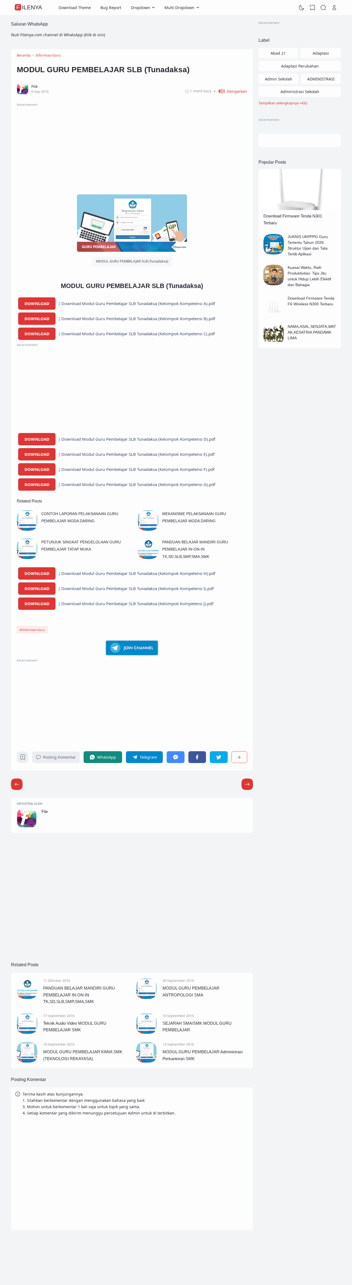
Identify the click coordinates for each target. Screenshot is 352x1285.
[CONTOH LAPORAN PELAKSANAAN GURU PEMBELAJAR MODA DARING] (27, 529)
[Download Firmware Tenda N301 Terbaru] (299, 208)
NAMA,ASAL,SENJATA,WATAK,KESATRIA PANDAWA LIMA (312, 332)
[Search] (323, 8)
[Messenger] (175, 757)
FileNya (29, 7)
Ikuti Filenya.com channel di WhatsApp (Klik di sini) (58, 34)
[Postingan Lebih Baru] (247, 784)
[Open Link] (334, 8)
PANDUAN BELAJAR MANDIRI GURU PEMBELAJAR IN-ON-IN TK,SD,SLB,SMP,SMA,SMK (195, 549)
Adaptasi (321, 53)
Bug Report (110, 7)
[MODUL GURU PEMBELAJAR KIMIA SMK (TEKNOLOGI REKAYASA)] (27, 1061)
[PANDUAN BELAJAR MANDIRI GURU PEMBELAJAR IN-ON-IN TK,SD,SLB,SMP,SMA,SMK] (148, 557)
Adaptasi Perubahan (300, 66)
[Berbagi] (239, 757)
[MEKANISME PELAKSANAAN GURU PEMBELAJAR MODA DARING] (148, 529)
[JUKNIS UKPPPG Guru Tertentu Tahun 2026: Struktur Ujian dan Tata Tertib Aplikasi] (273, 253)
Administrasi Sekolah (299, 91)
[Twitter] (218, 757)
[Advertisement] (132, 145)
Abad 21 (278, 53)
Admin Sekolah (278, 79)
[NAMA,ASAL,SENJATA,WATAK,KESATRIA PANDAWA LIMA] (273, 342)
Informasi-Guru (33, 630)
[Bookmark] (23, 758)
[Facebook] (197, 757)
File (45, 811)
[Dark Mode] (302, 8)
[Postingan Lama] (17, 784)
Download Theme (75, 7)
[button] (230, 91)
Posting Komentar (59, 757)
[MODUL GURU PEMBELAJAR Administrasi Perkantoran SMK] (146, 1061)
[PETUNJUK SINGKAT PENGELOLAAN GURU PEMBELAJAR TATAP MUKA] (27, 557)
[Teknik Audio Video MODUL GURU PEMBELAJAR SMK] (27, 1032)
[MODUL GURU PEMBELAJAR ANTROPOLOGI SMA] (146, 997)
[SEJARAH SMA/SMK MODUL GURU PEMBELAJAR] (146, 1032)
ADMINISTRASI (321, 79)
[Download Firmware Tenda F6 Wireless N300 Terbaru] (273, 314)
